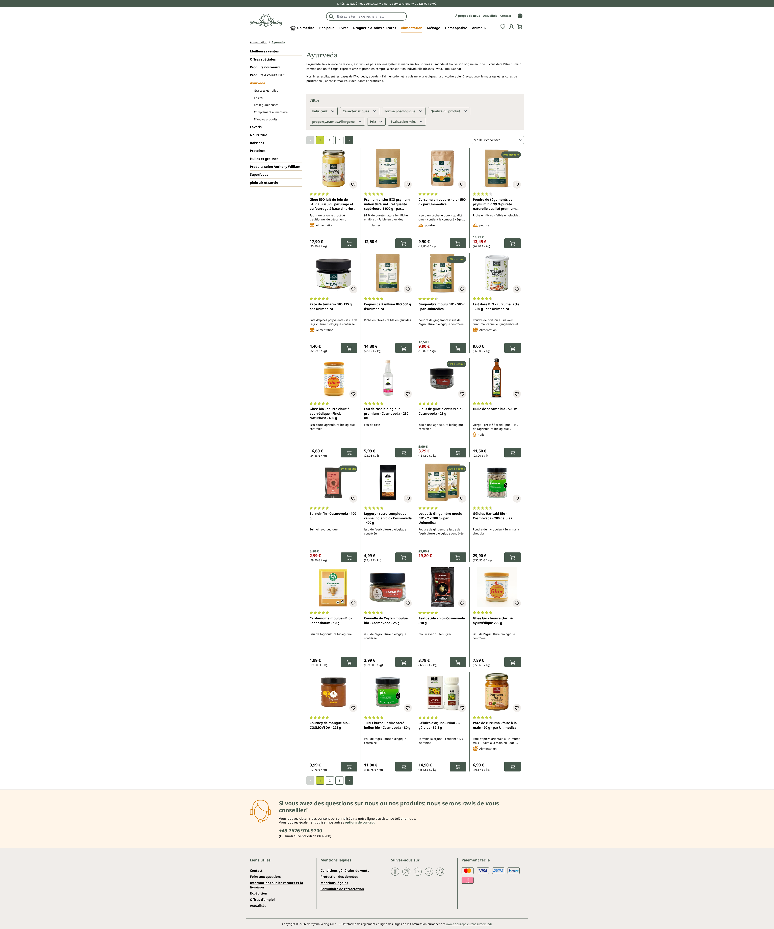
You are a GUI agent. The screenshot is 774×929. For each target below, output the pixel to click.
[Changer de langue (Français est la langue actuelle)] (520, 15)
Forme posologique (400, 111)
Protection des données (339, 876)
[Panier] (520, 26)
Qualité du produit (446, 111)
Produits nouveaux (265, 67)
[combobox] (370, 16)
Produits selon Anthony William (275, 166)
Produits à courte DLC (267, 75)
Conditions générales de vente (344, 870)
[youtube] (418, 871)
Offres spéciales (263, 59)
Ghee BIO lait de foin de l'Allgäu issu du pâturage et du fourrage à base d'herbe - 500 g (332, 204)
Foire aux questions (265, 876)
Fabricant (320, 111)
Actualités (490, 16)
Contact (505, 16)
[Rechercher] (331, 16)
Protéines (257, 150)
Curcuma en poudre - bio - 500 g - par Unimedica (442, 201)
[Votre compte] (511, 26)
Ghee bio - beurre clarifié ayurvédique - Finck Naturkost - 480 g (330, 413)
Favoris (256, 127)
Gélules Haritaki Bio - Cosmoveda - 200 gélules (492, 515)
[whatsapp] (440, 871)
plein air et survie (264, 182)
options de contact (360, 822)
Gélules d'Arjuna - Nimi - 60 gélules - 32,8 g (439, 725)
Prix (373, 121)
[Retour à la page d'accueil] (266, 20)
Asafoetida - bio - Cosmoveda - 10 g (441, 620)
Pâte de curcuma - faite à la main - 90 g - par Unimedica (495, 725)
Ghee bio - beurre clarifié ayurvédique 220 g (493, 620)
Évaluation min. (404, 121)
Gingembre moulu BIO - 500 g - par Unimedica (441, 306)
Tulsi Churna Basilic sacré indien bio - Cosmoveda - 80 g (387, 725)
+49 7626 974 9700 (300, 830)
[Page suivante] (349, 140)
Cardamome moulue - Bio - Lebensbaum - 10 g (331, 620)
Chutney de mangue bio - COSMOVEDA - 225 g (330, 725)
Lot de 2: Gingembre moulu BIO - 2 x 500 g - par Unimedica (440, 518)
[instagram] (406, 871)
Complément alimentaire (271, 112)
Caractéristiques (356, 111)
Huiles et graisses (264, 159)
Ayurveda (257, 83)
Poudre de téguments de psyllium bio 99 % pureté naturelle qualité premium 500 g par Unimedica (494, 204)
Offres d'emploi (262, 899)
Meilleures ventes (264, 51)
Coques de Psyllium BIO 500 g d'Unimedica (387, 306)
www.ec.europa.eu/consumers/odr (469, 924)
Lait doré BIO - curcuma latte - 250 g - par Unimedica (496, 306)
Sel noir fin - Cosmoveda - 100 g (333, 515)
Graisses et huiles (266, 90)
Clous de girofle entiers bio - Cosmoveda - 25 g (440, 411)
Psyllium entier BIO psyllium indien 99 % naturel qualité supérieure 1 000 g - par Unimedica (387, 204)
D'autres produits (265, 119)
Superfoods (259, 174)
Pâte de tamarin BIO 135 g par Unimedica (331, 306)
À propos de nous (467, 16)
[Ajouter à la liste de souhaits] (353, 185)
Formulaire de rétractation (342, 889)
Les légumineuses (266, 105)
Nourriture (258, 135)
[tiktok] (429, 871)
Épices (258, 98)
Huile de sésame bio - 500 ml (495, 409)
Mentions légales (334, 883)
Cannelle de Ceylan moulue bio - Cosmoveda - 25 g (386, 620)
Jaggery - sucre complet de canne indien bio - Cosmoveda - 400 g (388, 518)
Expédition (258, 893)
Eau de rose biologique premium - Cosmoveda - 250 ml (386, 413)
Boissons (257, 143)
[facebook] (395, 871)
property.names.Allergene (334, 121)
